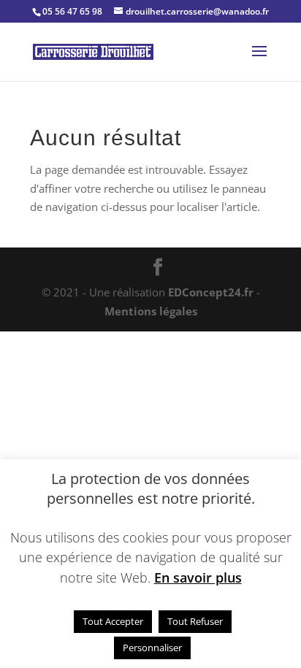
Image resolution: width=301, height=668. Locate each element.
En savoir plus (198, 577)
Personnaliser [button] (152, 647)
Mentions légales (150, 311)
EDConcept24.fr (212, 292)
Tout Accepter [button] (113, 621)
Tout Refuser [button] (195, 621)
